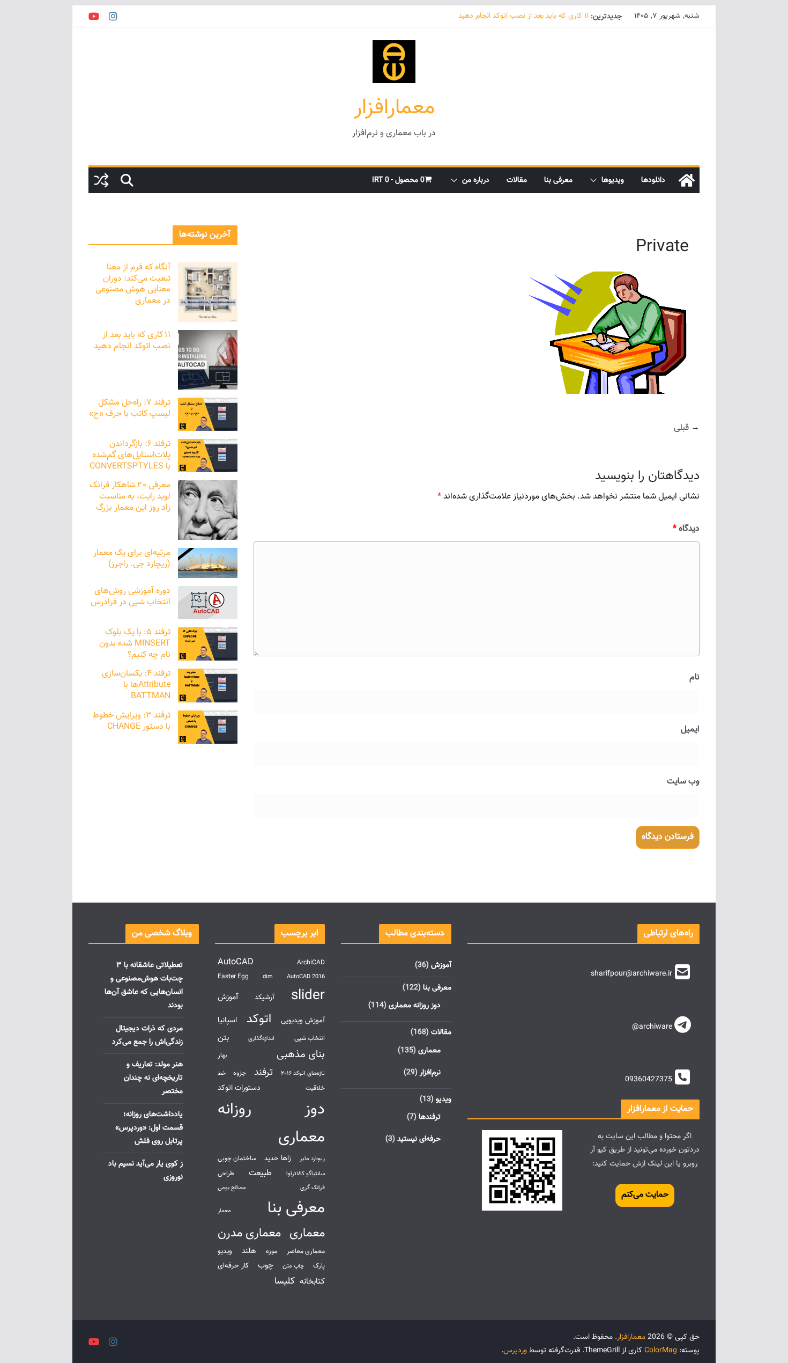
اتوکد (259, 1019)
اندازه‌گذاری (261, 1038)
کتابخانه (312, 1281)
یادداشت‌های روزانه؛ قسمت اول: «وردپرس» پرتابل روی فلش (149, 1128)
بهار (222, 1056)
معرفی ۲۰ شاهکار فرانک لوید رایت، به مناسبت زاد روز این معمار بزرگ (130, 497)
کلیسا (284, 1281)
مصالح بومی (232, 1187)
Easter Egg (233, 977)
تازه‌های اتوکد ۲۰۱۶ (303, 1073)
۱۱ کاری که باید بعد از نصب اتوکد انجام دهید (523, 17)
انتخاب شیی (309, 1039)
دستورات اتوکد (239, 1088)
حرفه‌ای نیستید (419, 1139)
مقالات (517, 180)
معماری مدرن (249, 1233)
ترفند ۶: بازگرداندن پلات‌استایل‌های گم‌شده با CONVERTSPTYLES (130, 455)
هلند (249, 1251)
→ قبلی (687, 428)
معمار (224, 1210)
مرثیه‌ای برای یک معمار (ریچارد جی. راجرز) (131, 558)
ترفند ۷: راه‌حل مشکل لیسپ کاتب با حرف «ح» (129, 408)
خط (222, 1073)
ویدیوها (612, 180)
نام (694, 677)
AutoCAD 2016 (306, 976)
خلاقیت (315, 1088)
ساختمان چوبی (237, 1159)
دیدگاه (686, 529)
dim (268, 976)
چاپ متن (293, 1266)
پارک (319, 1266)
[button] (595, 180)
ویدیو (443, 1099)
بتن (223, 1037)
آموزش (441, 965)
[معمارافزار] (687, 180)
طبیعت (260, 1173)
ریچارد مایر (312, 1158)
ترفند (263, 1072)
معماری (429, 1051)
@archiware (652, 1027)
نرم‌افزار (430, 1073)
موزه (271, 1252)
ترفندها (430, 1117)
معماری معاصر (306, 1252)
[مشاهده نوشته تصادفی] (101, 180)
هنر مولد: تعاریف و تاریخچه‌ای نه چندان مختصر (153, 1078)
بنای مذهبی (301, 1054)
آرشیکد (264, 997)
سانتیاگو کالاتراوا (305, 1173)
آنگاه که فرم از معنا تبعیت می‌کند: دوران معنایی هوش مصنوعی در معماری (132, 284)
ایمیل (690, 729)
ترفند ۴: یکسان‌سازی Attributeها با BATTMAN (136, 685)
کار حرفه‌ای (233, 1265)
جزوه (239, 1073)
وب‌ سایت (683, 781)
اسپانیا (227, 1020)
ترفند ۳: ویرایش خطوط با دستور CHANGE (131, 721)
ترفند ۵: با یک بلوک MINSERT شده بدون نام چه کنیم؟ (134, 644)
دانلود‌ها (653, 180)
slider (308, 996)
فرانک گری (312, 1187)
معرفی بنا (558, 180)
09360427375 (648, 1080)
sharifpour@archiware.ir (631, 974)
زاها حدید (277, 1158)
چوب (265, 1265)
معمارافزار (394, 107)
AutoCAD (236, 962)
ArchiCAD (311, 963)
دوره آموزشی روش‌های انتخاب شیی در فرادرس (130, 596)
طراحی (226, 1174)
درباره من (475, 180)
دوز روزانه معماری (415, 1006)
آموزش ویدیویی (303, 1020)
